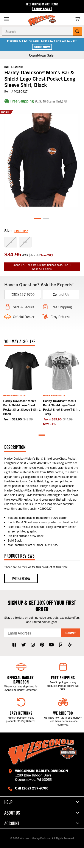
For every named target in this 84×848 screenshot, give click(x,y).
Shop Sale (42, 8)
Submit (70, 633)
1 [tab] (37, 218)
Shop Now (42, 47)
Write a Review (21, 578)
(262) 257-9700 (22, 294)
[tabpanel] (42, 160)
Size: (16, 230)
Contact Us (61, 294)
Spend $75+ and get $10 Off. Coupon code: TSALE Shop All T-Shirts (42, 266)
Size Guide (21, 231)
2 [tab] (46, 218)
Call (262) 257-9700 (31, 788)
